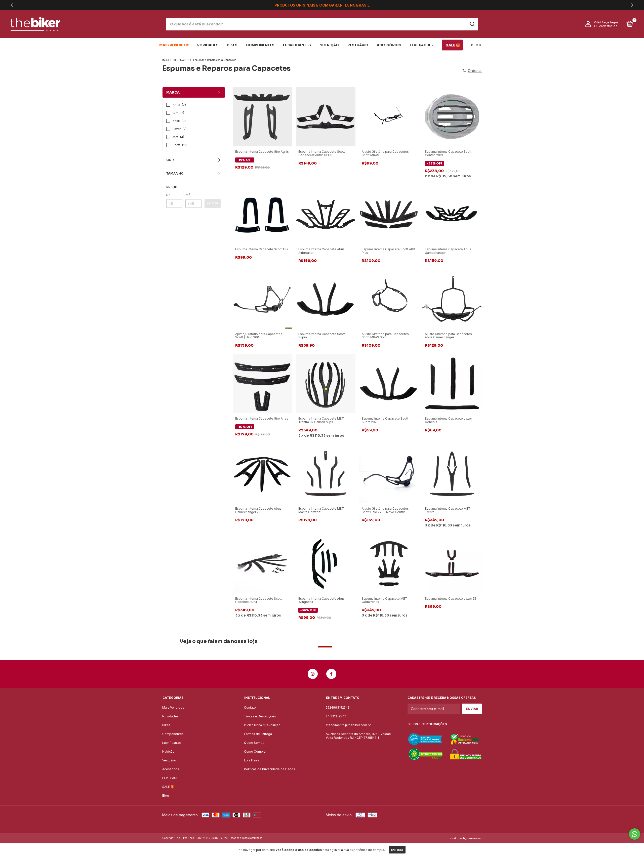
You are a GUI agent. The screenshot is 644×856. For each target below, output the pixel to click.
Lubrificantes (297, 45)
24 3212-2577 (336, 716)
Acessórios (389, 45)
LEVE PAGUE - (421, 45)
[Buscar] (472, 24)
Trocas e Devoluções (260, 716)
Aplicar (212, 203)
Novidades (208, 45)
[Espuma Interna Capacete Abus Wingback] (325, 563)
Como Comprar (255, 751)
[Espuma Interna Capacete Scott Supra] (325, 298)
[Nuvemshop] (466, 838)
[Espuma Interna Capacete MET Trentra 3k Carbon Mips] (325, 383)
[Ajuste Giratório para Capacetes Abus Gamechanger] (452, 298)
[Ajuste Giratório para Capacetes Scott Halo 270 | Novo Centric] (389, 473)
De (168, 195)
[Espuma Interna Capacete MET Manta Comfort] (325, 473)
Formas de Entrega (258, 734)
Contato (250, 707)
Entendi (397, 849)
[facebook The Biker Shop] (331, 674)
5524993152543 (338, 707)
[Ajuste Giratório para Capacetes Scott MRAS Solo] (389, 298)
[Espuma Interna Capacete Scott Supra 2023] (389, 383)
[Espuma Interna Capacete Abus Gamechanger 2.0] (262, 473)
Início (165, 59)
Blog (476, 45)
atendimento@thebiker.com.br (348, 725)
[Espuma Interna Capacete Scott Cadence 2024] (262, 563)
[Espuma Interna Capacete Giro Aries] (262, 383)
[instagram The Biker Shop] (313, 674)
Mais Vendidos (174, 45)
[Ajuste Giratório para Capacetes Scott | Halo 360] (262, 298)
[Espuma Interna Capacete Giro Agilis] (262, 116)
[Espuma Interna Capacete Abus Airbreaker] (325, 214)
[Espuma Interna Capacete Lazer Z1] (452, 563)
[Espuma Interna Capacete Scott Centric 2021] (452, 116)
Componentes (260, 45)
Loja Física (252, 760)
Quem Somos (254, 743)
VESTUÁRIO (181, 59)
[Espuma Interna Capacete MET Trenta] (452, 473)
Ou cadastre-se (606, 26)
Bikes (232, 45)
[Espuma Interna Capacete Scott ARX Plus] (389, 214)
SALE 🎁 (453, 45)
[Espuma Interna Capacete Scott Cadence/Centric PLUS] (325, 116)
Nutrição (329, 45)
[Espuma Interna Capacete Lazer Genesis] (452, 383)
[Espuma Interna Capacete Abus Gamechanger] (452, 214)
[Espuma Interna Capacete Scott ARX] (262, 214)
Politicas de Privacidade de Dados (269, 769)
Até (187, 195)
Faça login (609, 22)
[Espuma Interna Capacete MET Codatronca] (389, 563)
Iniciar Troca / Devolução (262, 725)
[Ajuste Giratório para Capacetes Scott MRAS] (389, 116)
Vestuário (357, 45)
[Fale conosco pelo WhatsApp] (634, 834)
